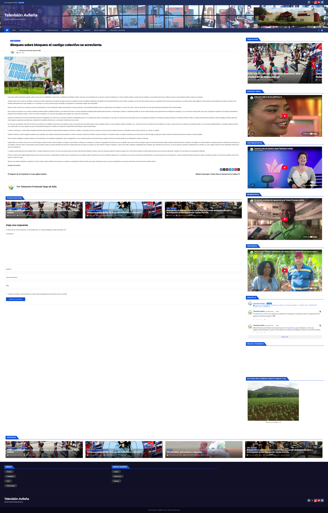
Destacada (17, 40)
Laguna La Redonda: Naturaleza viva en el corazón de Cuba (283, 75)
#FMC (266, 314)
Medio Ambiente (100, 30)
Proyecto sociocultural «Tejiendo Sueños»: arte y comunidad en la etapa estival (43, 211)
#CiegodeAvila (257, 314)
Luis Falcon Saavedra (25, 215)
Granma (9, 471)
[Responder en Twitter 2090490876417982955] (254, 320)
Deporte (87, 30)
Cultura (76, 30)
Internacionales (51, 30)
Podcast (116, 481)
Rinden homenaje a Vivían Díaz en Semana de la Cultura (217, 174)
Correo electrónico (12, 277)
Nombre (9, 269)
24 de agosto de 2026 (260, 79)
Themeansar (177, 510)
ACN (8, 481)
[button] (319, 30)
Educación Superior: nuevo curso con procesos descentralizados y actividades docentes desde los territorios (199, 211)
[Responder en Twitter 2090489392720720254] (254, 332)
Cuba (14, 30)
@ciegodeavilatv (270, 311)
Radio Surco (117, 476)
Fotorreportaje (271, 70)
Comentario (10, 233)
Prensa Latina (11, 485)
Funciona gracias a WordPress (156, 510)
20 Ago (277, 311)
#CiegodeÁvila (290, 328)
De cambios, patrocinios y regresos (184, 452)
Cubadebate (10, 476)
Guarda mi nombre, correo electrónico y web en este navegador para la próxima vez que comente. (37, 294)
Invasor (116, 471)
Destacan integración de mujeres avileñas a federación (114, 212)
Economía (66, 30)
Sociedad (37, 30)
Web (7, 285)
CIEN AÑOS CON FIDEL (117, 30)
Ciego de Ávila (24, 30)
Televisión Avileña (20, 15)
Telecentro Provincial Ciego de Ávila (30, 50)
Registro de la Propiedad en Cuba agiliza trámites (28, 174)
